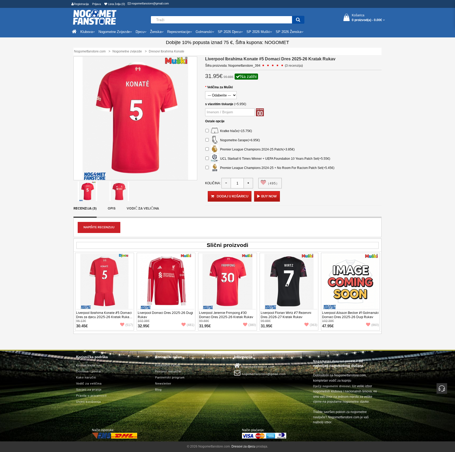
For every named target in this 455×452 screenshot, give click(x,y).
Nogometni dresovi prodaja (335, 361)
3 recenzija (294, 65)
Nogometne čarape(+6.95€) (239, 140)
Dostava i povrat (88, 371)
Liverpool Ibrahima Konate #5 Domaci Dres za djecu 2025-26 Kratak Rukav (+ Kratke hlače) (104, 317)
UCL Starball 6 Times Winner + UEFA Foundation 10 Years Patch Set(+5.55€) (274, 159)
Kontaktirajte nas (89, 365)
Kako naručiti (86, 377)
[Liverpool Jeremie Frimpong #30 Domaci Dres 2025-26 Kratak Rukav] (227, 281)
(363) (313, 325)
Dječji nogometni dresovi (331, 386)
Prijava (96, 4)
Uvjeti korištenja (88, 401)
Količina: (213, 183)
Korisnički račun (167, 365)
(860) (375, 325)
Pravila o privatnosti (91, 395)
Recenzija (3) (85, 208)
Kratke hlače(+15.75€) (235, 131)
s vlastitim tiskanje (219, 104)
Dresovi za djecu (243, 446)
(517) (129, 325)
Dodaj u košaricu (232, 196)
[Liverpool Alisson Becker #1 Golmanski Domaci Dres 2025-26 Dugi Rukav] (350, 281)
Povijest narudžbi (168, 371)
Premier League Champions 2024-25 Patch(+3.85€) (257, 149)
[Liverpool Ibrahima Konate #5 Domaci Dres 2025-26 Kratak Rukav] (87, 191)
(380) (252, 325)
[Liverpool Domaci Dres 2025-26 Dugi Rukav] (166, 281)
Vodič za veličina (143, 208)
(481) (190, 325)
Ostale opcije (215, 121)
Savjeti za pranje (89, 389)
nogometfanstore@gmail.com (150, 3)
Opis (112, 208)
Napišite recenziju (99, 227)
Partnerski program (170, 377)
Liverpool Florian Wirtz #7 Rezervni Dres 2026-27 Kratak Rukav (286, 315)
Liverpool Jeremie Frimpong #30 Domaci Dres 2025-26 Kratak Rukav (226, 315)
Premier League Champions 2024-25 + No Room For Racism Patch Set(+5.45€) (276, 168)
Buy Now (269, 196)
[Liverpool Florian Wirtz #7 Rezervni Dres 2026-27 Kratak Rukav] (289, 281)
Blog (158, 389)
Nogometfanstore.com (257, 366)
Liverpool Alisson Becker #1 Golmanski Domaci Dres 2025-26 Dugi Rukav (350, 315)
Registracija (81, 4)
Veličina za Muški (220, 87)
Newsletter (163, 383)
